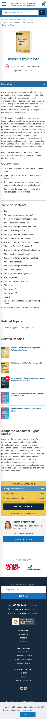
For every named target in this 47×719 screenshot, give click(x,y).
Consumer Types (10, 327)
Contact (23, 673)
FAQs (23, 677)
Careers (23, 638)
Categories (23, 652)
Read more (15, 471)
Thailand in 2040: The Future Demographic (27, 363)
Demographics (27, 327)
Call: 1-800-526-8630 (23, 533)
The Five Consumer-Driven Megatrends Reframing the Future (26, 349)
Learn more (27, 710)
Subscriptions (23, 663)
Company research (23, 655)
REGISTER (23, 596)
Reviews (23, 642)
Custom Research (23, 659)
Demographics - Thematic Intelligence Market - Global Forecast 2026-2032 (28, 379)
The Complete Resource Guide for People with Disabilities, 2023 (28, 394)
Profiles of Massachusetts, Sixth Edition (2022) (26, 410)
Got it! (28, 715)
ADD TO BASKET (23, 506)
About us (23, 634)
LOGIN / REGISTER (23, 681)
